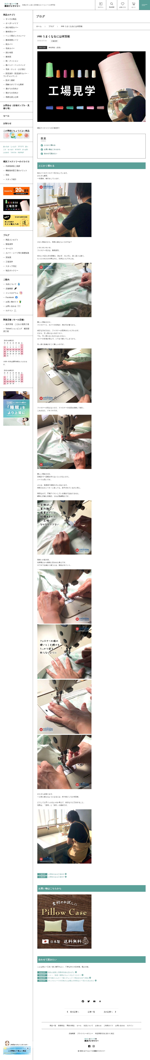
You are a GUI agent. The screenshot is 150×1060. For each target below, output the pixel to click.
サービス (9, 248)
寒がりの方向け (12, 93)
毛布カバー (10, 48)
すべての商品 (11, 19)
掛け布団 (9, 52)
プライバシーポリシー (85, 1033)
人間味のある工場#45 (51, 874)
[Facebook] (83, 1002)
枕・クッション (12, 61)
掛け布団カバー (12, 27)
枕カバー (9, 44)
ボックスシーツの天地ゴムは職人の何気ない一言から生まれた (66, 981)
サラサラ (18, 149)
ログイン (130, 1025)
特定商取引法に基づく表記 (104, 1033)
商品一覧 (53, 1025)
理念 (7, 175)
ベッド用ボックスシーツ (15, 36)
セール (79, 1025)
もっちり (11, 149)
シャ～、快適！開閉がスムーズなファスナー (60, 975)
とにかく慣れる (50, 145)
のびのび (21, 152)
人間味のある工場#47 (51, 877)
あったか (6, 146)
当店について (88, 1025)
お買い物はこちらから (52, 149)
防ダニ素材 (10, 80)
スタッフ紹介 (11, 179)
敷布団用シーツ (12, 40)
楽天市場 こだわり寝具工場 (17, 324)
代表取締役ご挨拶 (13, 166)
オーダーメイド (12, 23)
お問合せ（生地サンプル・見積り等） (16, 106)
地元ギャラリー (12, 270)
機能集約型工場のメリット (16, 170)
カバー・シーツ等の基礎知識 (17, 253)
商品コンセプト (12, 240)
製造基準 (9, 244)
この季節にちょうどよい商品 (16, 131)
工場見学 (54, 41)
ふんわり (6, 152)
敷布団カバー (11, 32)
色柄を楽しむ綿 (12, 97)
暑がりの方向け (12, 89)
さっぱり (25, 149)
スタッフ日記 (11, 266)
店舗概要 (72, 1033)
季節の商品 (71, 1025)
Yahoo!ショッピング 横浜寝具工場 (16, 330)
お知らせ (98, 1025)
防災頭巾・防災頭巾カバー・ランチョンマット (16, 75)
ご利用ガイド (108, 1025)
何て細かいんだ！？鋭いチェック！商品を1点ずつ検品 (64, 978)
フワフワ (21, 146)
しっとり (13, 146)
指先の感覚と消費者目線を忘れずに (56, 972)
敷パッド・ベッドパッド (15, 65)
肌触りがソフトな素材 (15, 84)
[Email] (94, 1002)
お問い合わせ (120, 1025)
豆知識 (8, 257)
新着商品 (61, 1025)
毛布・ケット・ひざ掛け (15, 69)
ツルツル (13, 152)
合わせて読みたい (50, 153)
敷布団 (8, 57)
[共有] (100, 1002)
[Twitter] (88, 1002)
